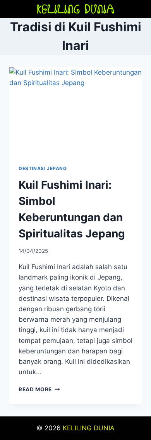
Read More (39, 389)
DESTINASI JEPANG (43, 168)
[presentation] (75, 111)
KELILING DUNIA (89, 428)
